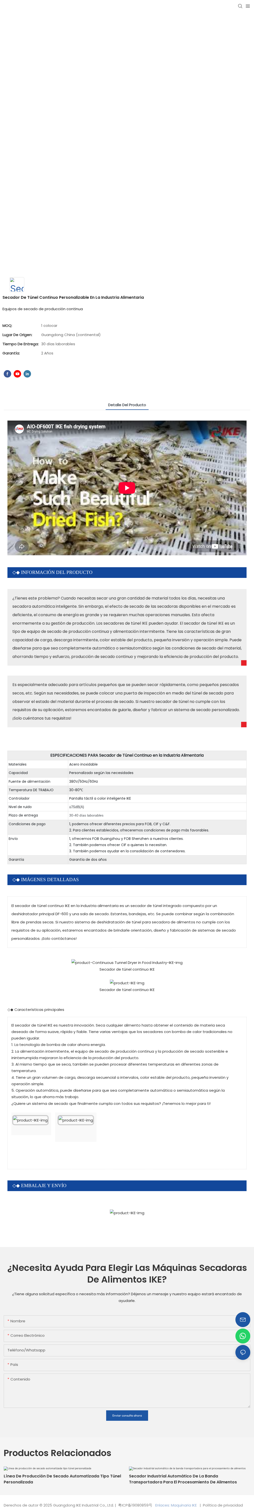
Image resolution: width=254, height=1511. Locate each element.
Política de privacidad (222, 1505)
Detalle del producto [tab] (127, 404)
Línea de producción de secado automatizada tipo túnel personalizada (62, 1479)
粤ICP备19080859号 (135, 1505)
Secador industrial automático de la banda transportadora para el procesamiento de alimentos (183, 1479)
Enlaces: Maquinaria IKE (176, 1505)
